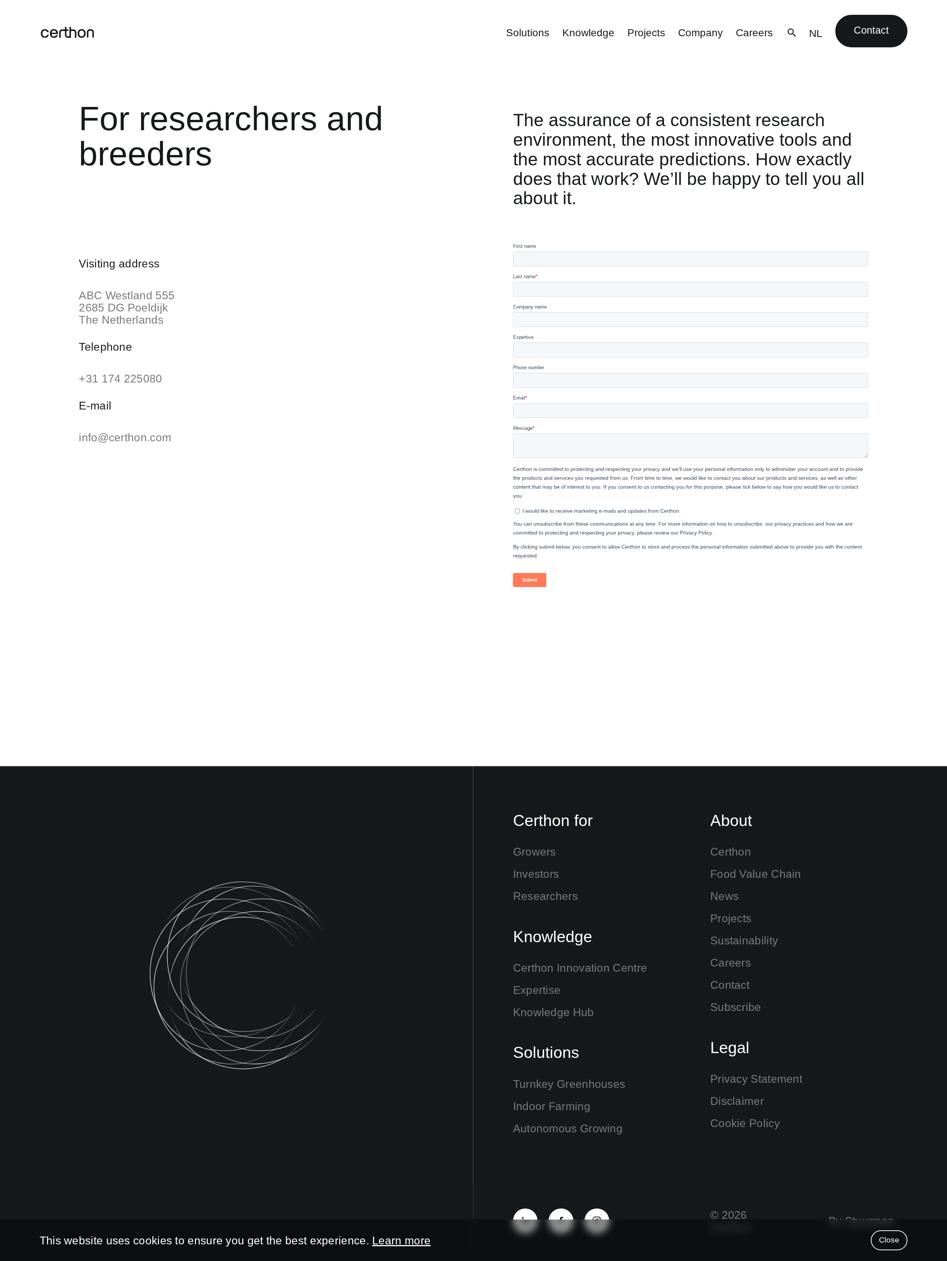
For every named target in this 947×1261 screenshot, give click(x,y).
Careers (754, 32)
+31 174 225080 (120, 378)
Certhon (730, 852)
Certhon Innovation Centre (580, 968)
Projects (646, 32)
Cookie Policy (745, 1123)
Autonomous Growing (568, 1128)
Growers (534, 852)
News (724, 896)
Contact (871, 30)
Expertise (537, 990)
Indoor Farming (551, 1106)
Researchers (545, 896)
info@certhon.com (125, 437)
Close (889, 1239)
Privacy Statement (756, 1079)
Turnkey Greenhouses (569, 1084)
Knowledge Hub (553, 1012)
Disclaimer (737, 1101)
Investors (536, 874)
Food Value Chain (755, 874)
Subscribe (735, 1007)
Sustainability (744, 940)
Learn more (401, 1240)
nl (815, 33)
